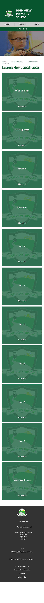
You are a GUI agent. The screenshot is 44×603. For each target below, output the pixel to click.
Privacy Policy (21, 577)
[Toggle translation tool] (28, 3)
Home (4, 62)
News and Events (17, 62)
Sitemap (22, 573)
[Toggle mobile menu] (40, 3)
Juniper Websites (28, 559)
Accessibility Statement (22, 570)
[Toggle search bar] (34, 3)
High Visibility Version (22, 566)
